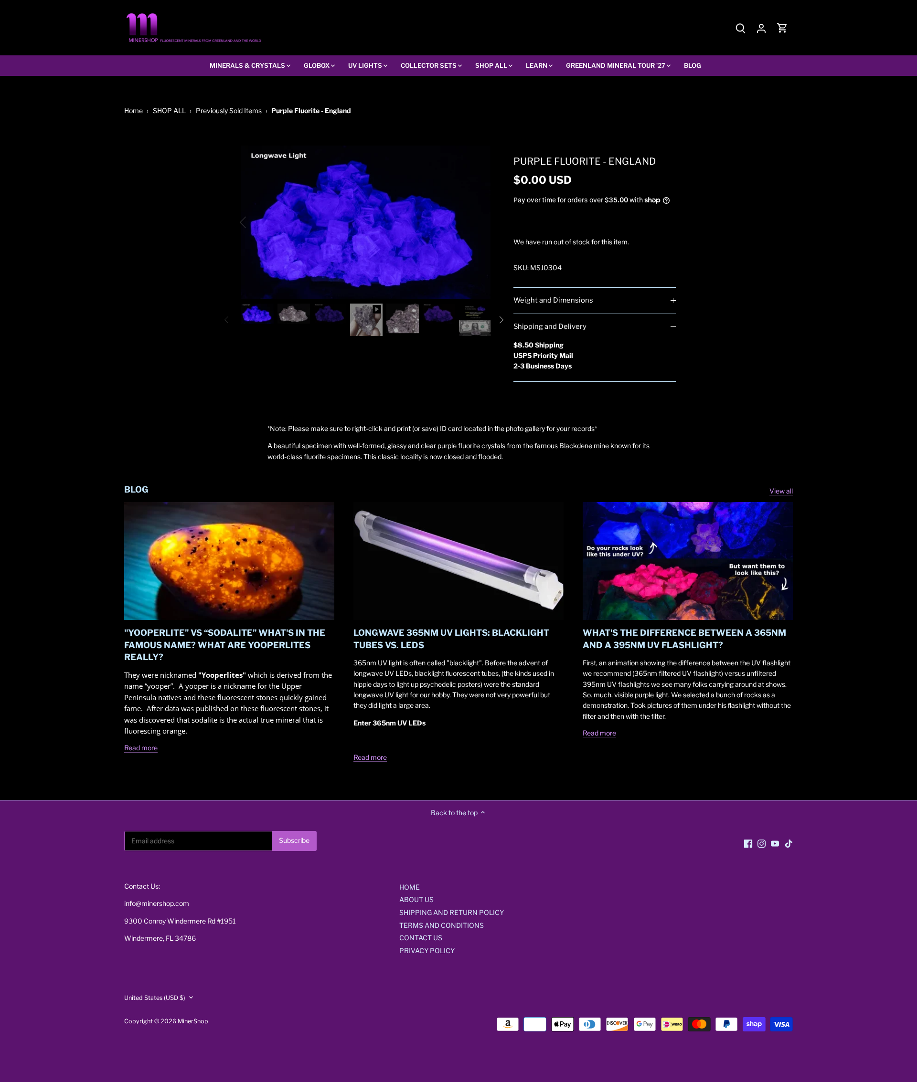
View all (781, 491)
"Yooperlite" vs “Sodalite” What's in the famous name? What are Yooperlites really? (224, 645)
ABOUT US (416, 899)
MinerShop (193, 1021)
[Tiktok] (789, 843)
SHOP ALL (169, 110)
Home (133, 110)
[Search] (740, 28)
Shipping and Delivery (549, 326)
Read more (141, 748)
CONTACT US (420, 938)
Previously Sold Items (229, 110)
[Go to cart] (782, 28)
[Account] (761, 28)
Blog (136, 489)
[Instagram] (761, 843)
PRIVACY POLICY (427, 950)
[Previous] (255, 222)
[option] (365, 222)
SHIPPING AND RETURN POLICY (451, 912)
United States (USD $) (154, 997)
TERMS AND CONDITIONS (441, 925)
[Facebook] (748, 843)
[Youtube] (775, 843)
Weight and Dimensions (553, 300)
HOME (409, 887)
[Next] (476, 222)
